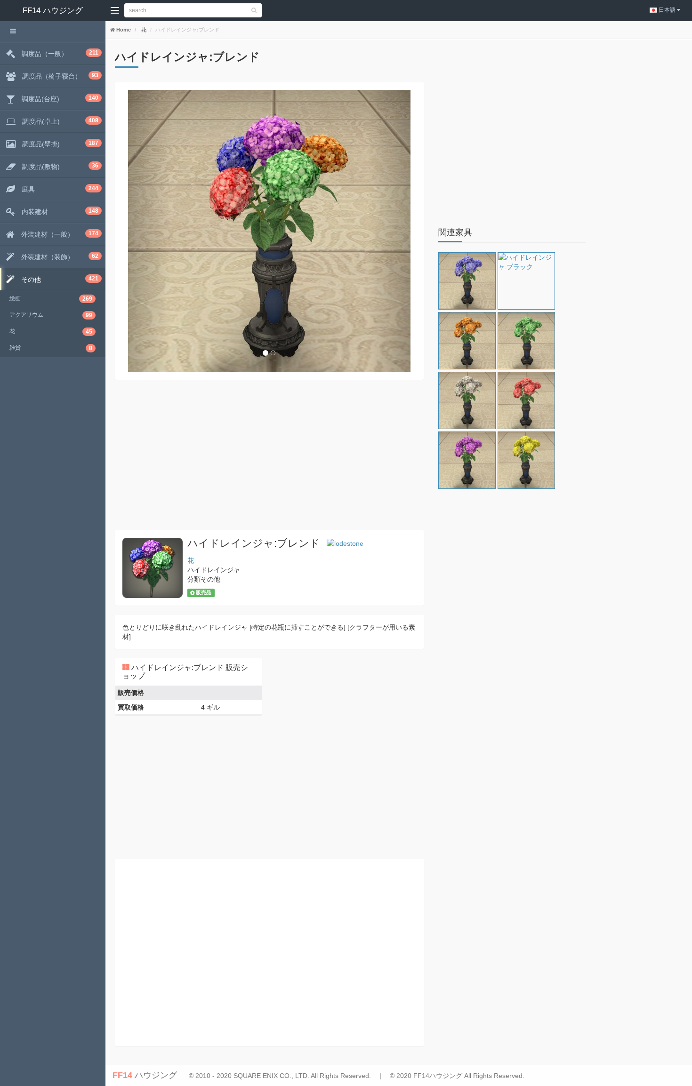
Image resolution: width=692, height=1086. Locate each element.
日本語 (667, 10)
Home (123, 29)
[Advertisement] (269, 455)
